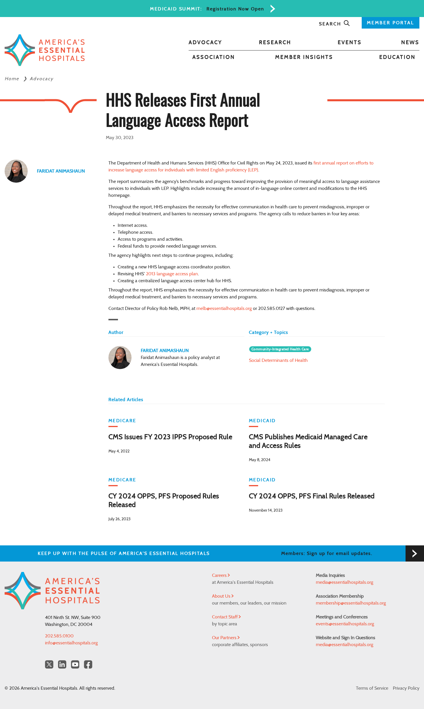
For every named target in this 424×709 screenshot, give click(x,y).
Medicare (122, 420)
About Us (222, 596)
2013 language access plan (172, 274)
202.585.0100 (59, 636)
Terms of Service (372, 688)
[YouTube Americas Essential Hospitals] (75, 664)
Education (397, 57)
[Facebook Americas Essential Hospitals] (88, 664)
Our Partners (225, 637)
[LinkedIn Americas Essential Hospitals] (62, 664)
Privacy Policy (406, 688)
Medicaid (262, 420)
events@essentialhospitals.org (345, 624)
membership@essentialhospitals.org (351, 603)
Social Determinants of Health (278, 360)
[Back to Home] (45, 50)
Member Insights (304, 57)
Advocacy (205, 42)
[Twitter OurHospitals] (49, 664)
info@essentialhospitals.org (71, 643)
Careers (220, 575)
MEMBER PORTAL (390, 22)
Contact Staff (225, 617)
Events (350, 42)
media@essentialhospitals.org (344, 582)
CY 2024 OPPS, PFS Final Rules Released (312, 496)
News (410, 42)
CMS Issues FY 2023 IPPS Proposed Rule (170, 437)
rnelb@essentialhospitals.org (224, 308)
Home (13, 78)
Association (213, 57)
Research (275, 42)
